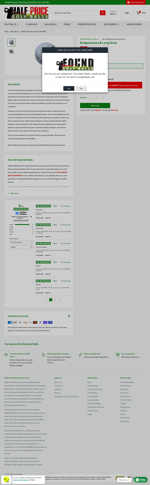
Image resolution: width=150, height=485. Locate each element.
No (81, 88)
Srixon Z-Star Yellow (20, 480)
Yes (68, 88)
